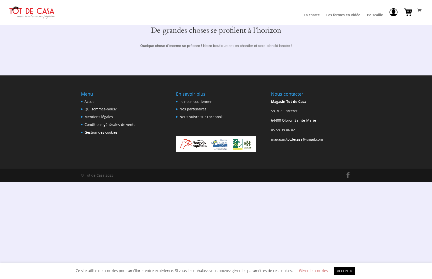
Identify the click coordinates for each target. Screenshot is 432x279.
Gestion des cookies (101, 132)
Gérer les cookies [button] (313, 270)
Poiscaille (375, 15)
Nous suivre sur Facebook (201, 116)
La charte (312, 15)
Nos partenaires (193, 109)
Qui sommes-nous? (100, 109)
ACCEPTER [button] (344, 271)
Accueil (90, 101)
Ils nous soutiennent (197, 101)
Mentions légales (98, 116)
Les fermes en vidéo (343, 15)
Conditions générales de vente (110, 124)
